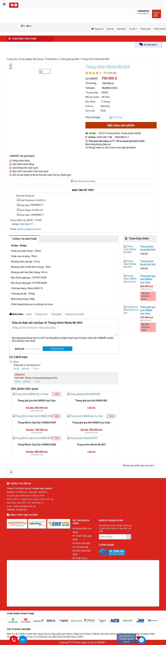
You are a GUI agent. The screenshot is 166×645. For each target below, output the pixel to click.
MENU (157, 14)
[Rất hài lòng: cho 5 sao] (39, 348)
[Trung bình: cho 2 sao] (30, 348)
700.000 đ (109, 78)
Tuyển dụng (81, 558)
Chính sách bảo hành (82, 552)
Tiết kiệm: (90, 88)
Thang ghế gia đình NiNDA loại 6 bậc (91, 422)
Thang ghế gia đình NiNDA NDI (91, 400)
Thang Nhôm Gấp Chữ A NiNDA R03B (37, 422)
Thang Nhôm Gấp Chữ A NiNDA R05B (37, 444)
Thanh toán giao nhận (82, 538)
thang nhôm (41, 314)
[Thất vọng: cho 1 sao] (27, 348)
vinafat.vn (41, 200)
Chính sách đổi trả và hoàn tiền (81, 545)
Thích (26, 369)
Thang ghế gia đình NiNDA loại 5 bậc (37, 400)
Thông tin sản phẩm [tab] (24, 239)
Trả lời (16, 369)
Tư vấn (132, 29)
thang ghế (56, 314)
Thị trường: (91, 83)
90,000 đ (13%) (110, 88)
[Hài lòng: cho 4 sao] (36, 348)
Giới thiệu (121, 29)
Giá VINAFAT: (92, 78)
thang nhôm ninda (74, 314)
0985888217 (36, 205)
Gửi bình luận (57, 348)
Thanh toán (145, 29)
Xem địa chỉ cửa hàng (84, 181)
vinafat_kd (37, 210)
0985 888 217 (26, 224)
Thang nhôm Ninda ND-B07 (91, 444)
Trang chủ (98, 29)
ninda (28, 314)
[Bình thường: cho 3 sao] (33, 348)
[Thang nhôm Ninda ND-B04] (11, 471)
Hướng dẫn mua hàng (82, 530)
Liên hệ (110, 29)
